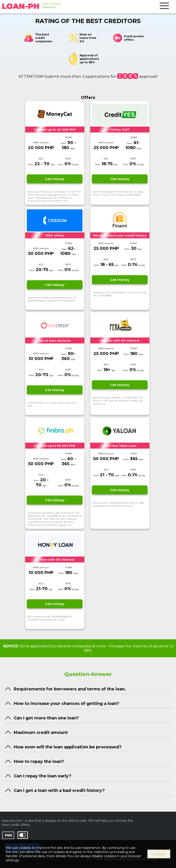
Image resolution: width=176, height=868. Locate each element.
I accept (159, 854)
